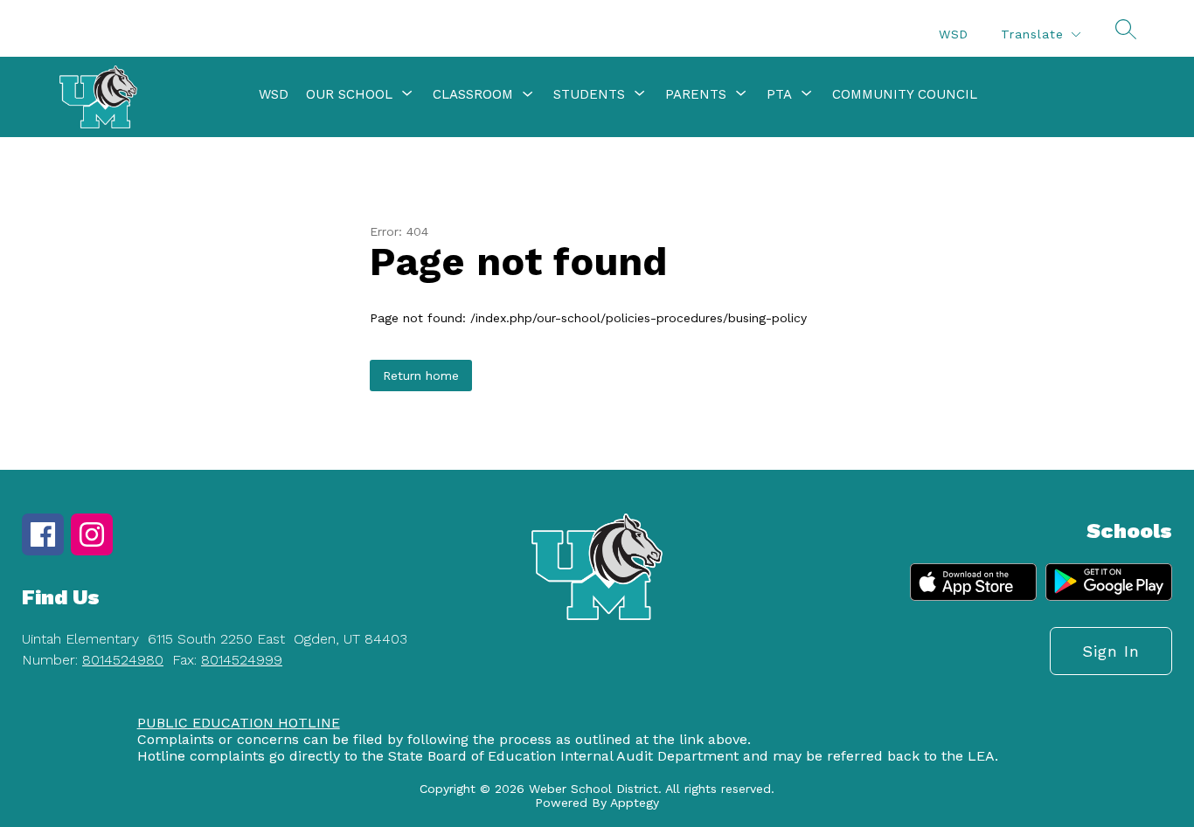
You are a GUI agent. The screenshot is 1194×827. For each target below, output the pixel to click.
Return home (421, 375)
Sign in (1111, 651)
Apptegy (634, 803)
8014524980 (122, 659)
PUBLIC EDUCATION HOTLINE (238, 722)
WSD (953, 34)
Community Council (904, 94)
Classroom (473, 94)
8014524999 (241, 659)
